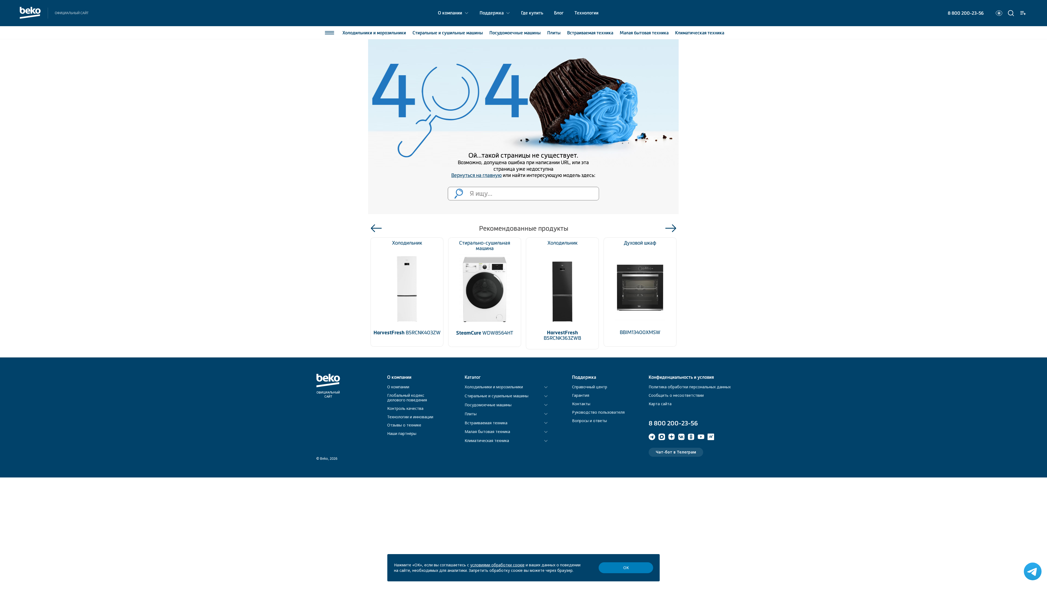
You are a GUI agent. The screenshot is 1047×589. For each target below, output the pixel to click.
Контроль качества (405, 408)
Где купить (532, 12)
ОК (626, 567)
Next (670, 228)
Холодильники (374, 32)
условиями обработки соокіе (497, 564)
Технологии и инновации (410, 416)
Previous (376, 228)
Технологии (586, 12)
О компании (450, 12)
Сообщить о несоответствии (676, 395)
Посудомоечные (515, 32)
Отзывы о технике (404, 425)
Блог (559, 12)
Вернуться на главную (476, 175)
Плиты (554, 32)
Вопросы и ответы (589, 420)
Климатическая (699, 32)
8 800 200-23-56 (966, 13)
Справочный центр (589, 386)
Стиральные (448, 32)
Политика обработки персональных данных (690, 386)
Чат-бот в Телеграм (676, 452)
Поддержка (492, 12)
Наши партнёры (401, 433)
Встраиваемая (590, 32)
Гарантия (580, 395)
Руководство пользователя (598, 412)
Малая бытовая (644, 32)
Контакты (581, 403)
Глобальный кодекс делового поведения (407, 397)
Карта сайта (660, 403)
